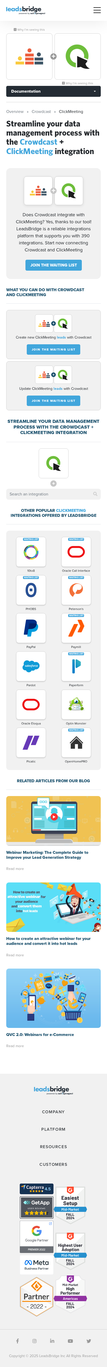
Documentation (26, 91)
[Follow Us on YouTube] (70, 1341)
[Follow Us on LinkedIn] (52, 1341)
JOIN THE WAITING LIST (53, 265)
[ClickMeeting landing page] (78, 56)
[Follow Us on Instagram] (34, 1341)
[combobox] (53, 494)
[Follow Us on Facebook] (17, 1341)
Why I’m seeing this (31, 29)
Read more (15, 869)
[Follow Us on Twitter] (88, 1341)
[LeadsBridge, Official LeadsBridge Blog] (25, 10)
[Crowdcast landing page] (29, 56)
